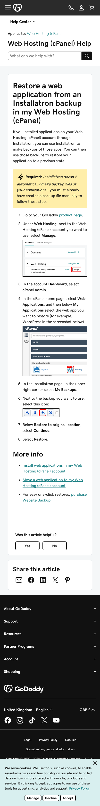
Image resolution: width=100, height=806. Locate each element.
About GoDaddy (17, 608)
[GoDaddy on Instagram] (20, 723)
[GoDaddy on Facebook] (8, 723)
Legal (27, 739)
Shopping (12, 671)
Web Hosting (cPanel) (45, 33)
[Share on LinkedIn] (43, 580)
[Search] (87, 56)
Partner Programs (19, 646)
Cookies (70, 739)
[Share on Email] (19, 580)
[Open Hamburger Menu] (6, 8)
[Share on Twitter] (55, 580)
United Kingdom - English (26, 710)
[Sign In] (81, 7)
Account (11, 659)
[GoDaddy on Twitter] (44, 723)
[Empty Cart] (91, 7)
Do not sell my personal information (50, 749)
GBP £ (85, 710)
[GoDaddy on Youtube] (56, 723)
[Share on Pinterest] (67, 580)
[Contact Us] (71, 7)
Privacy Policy (48, 739)
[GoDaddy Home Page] (24, 689)
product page (70, 215)
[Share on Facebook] (31, 580)
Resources (12, 634)
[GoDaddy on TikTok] (32, 723)
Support (11, 621)
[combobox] (44, 56)
